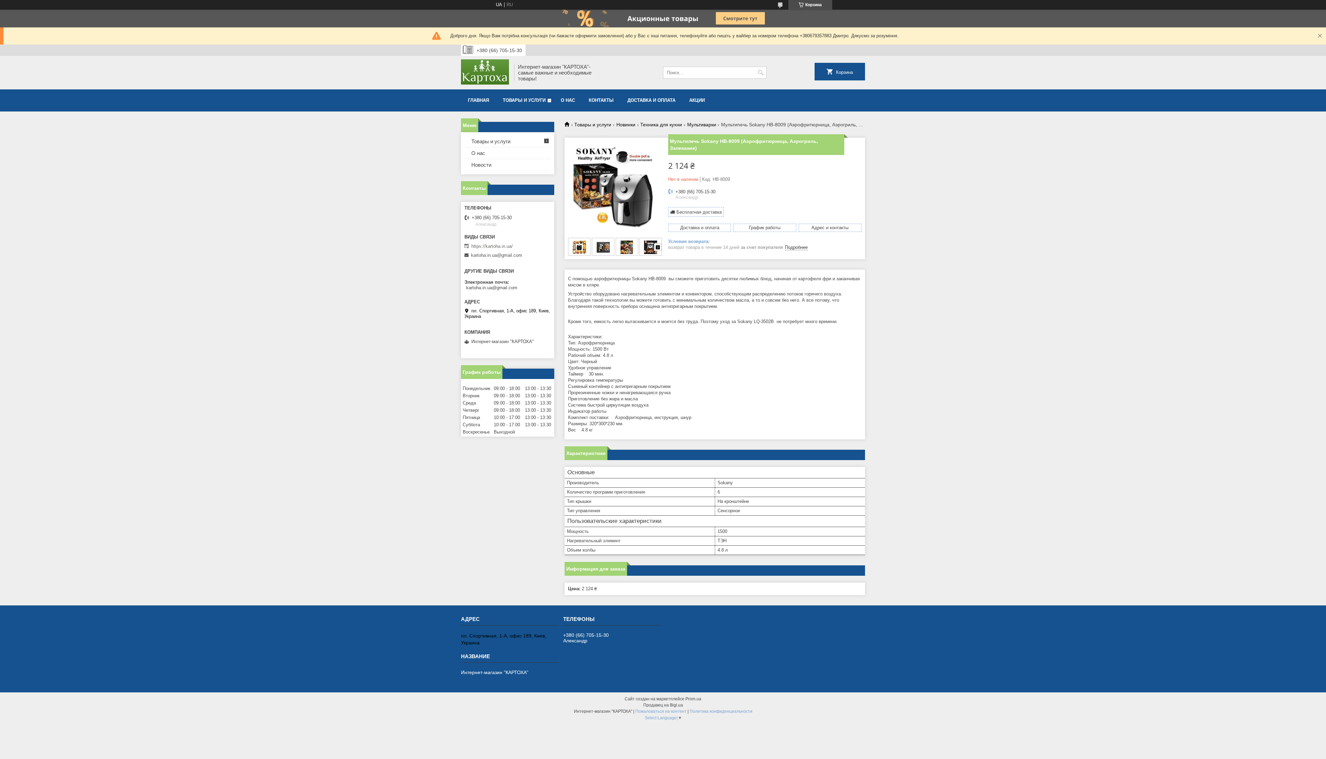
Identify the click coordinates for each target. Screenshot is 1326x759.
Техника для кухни (661, 124)
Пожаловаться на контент (660, 711)
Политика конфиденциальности (721, 711)
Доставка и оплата (651, 100)
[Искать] (761, 73)
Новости (481, 165)
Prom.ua (693, 699)
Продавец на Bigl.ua (663, 705)
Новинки (625, 124)
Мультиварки (701, 124)
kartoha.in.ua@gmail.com (496, 255)
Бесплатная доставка (699, 212)
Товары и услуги (524, 100)
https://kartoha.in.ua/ (492, 246)
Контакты (601, 100)
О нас (568, 100)
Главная (478, 100)
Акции (697, 100)
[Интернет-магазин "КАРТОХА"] (485, 72)
